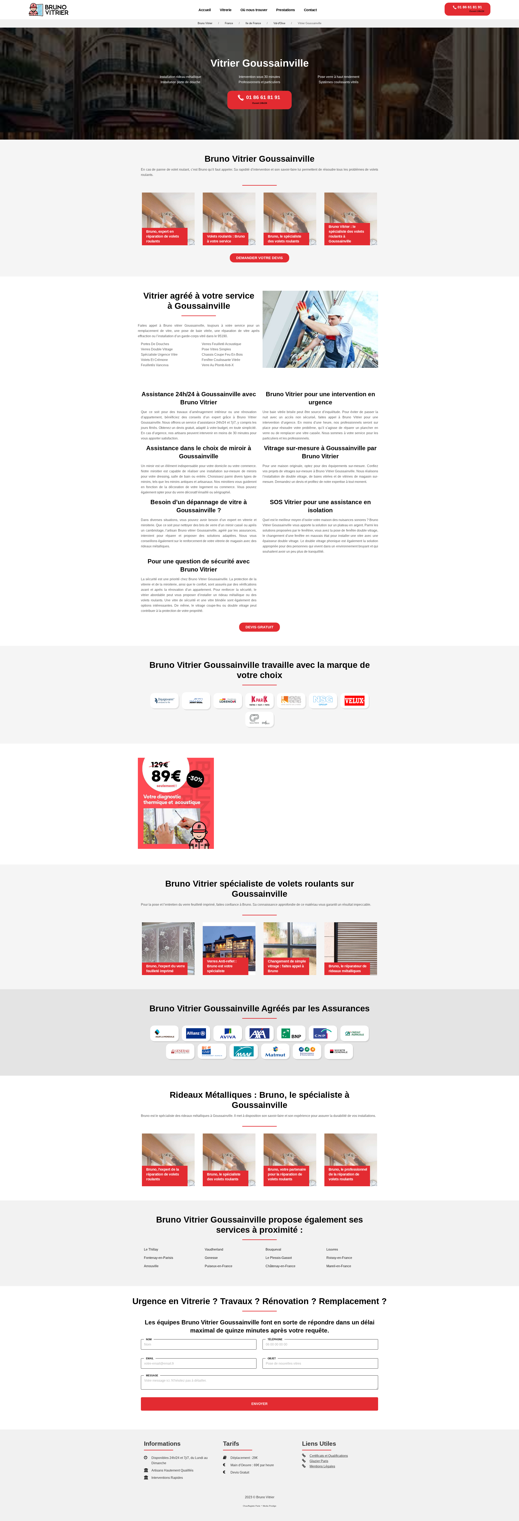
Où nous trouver (253, 10)
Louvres (332, 1249)
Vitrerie (226, 10)
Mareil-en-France (338, 1266)
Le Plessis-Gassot (279, 1257)
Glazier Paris (319, 1461)
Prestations (285, 10)
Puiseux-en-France (218, 1266)
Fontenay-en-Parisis (158, 1257)
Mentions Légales (322, 1466)
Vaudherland (214, 1249)
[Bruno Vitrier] (50, 10)
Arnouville (151, 1266)
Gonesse (211, 1257)
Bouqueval (273, 1249)
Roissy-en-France (339, 1257)
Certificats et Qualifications (329, 1455)
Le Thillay (151, 1249)
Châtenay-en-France (280, 1266)
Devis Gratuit (259, 627)
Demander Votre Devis (259, 258)
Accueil (204, 10)
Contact (310, 10)
